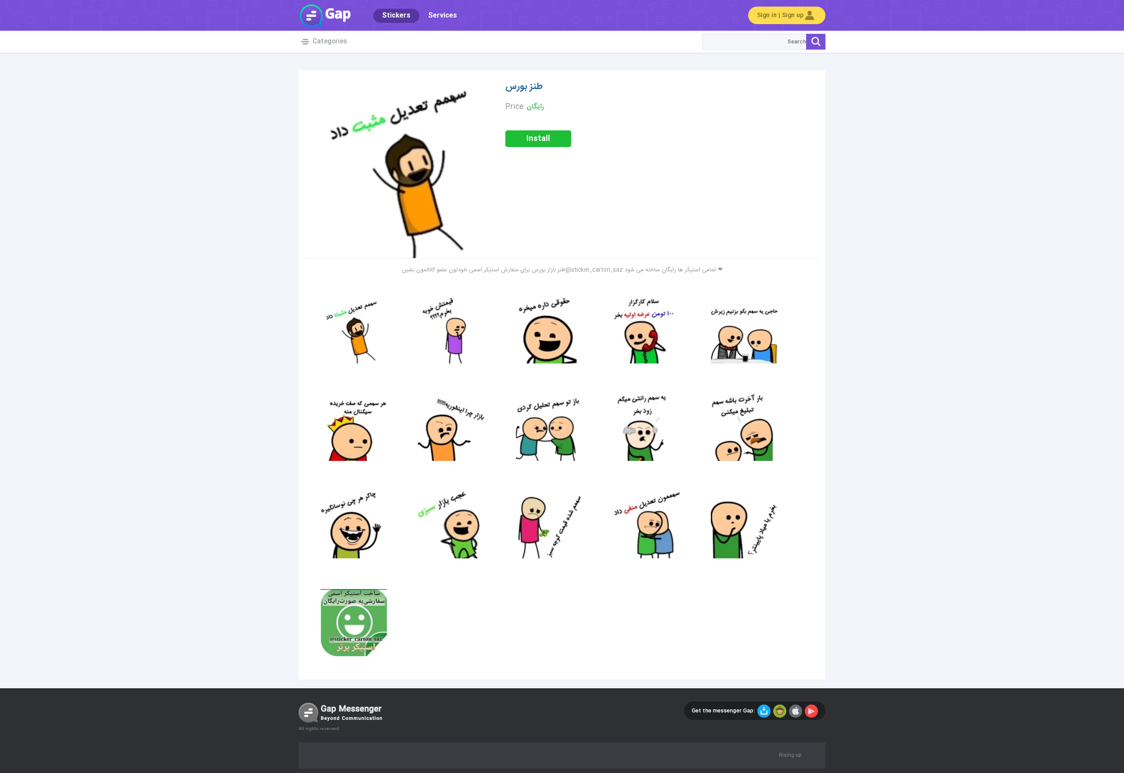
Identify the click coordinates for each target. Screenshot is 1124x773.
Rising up (790, 755)
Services (442, 15)
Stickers (396, 15)
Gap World (325, 15)
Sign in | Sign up (780, 15)
